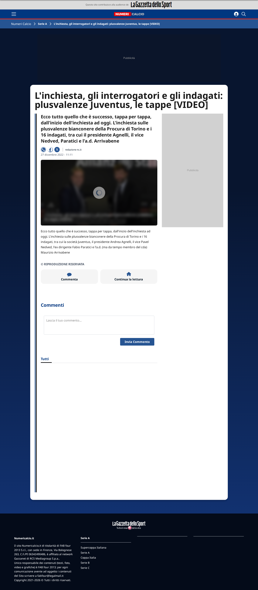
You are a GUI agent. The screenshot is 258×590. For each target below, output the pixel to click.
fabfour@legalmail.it (50, 576)
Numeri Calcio (21, 24)
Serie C (85, 568)
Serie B (85, 562)
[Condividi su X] (57, 149)
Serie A (42, 24)
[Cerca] (244, 14)
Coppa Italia (88, 557)
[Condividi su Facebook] (50, 149)
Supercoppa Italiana (93, 547)
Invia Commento (137, 342)
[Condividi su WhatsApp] (43, 149)
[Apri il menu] (13, 14)
